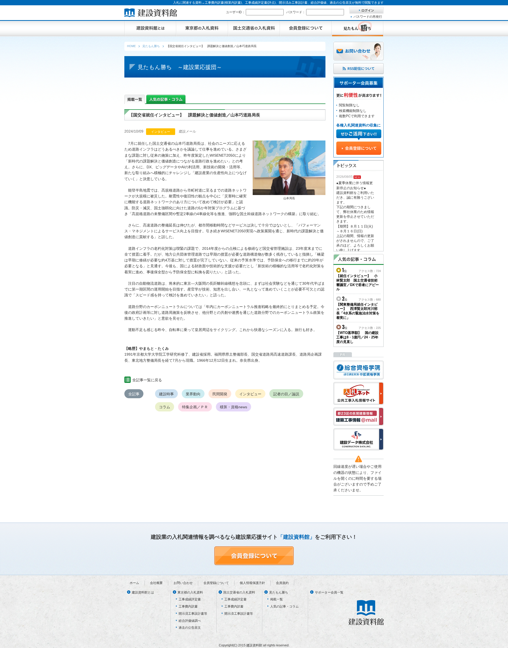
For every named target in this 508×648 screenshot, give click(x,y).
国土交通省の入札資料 (239, 592)
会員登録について (216, 583)
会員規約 (282, 583)
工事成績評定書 (190, 599)
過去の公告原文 (190, 627)
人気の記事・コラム (284, 606)
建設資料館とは (143, 592)
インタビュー (250, 394)
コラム (164, 407)
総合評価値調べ (190, 621)
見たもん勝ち (278, 592)
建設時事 (166, 394)
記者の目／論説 (286, 394)
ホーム (134, 583)
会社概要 (156, 583)
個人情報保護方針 (252, 583)
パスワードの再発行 (367, 17)
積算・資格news (233, 407)
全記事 (133, 394)
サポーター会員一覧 (329, 592)
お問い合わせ (183, 583)
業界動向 (193, 394)
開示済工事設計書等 (193, 613)
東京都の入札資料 (190, 592)
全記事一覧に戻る (147, 380)
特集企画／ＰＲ (195, 407)
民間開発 (219, 394)
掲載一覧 (276, 599)
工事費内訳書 (188, 606)
